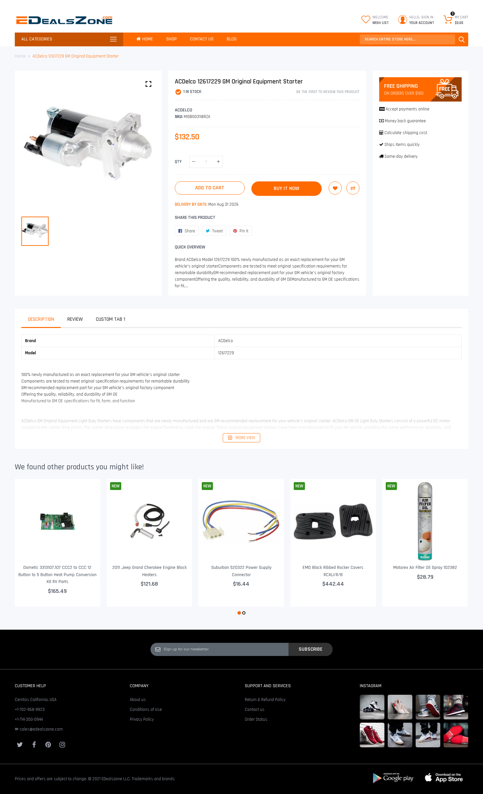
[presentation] (27, 547)
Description (41, 319)
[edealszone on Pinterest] (48, 745)
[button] (239, 613)
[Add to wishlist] (335, 188)
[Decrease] (194, 162)
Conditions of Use (146, 709)
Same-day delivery (401, 156)
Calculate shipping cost (405, 132)
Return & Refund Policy (265, 699)
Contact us (254, 709)
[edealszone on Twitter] (20, 745)
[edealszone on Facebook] (34, 745)
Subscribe (310, 649)
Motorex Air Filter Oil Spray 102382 (425, 568)
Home (20, 56)
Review (75, 319)
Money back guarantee (405, 121)
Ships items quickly (402, 144)
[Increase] (218, 162)
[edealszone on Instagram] (62, 745)
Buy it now (286, 188)
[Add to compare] (352, 188)
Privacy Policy (142, 719)
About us (138, 699)
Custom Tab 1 (110, 319)
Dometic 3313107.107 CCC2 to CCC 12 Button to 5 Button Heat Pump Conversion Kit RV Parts (57, 575)
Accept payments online (407, 109)
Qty (178, 161)
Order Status (256, 719)
